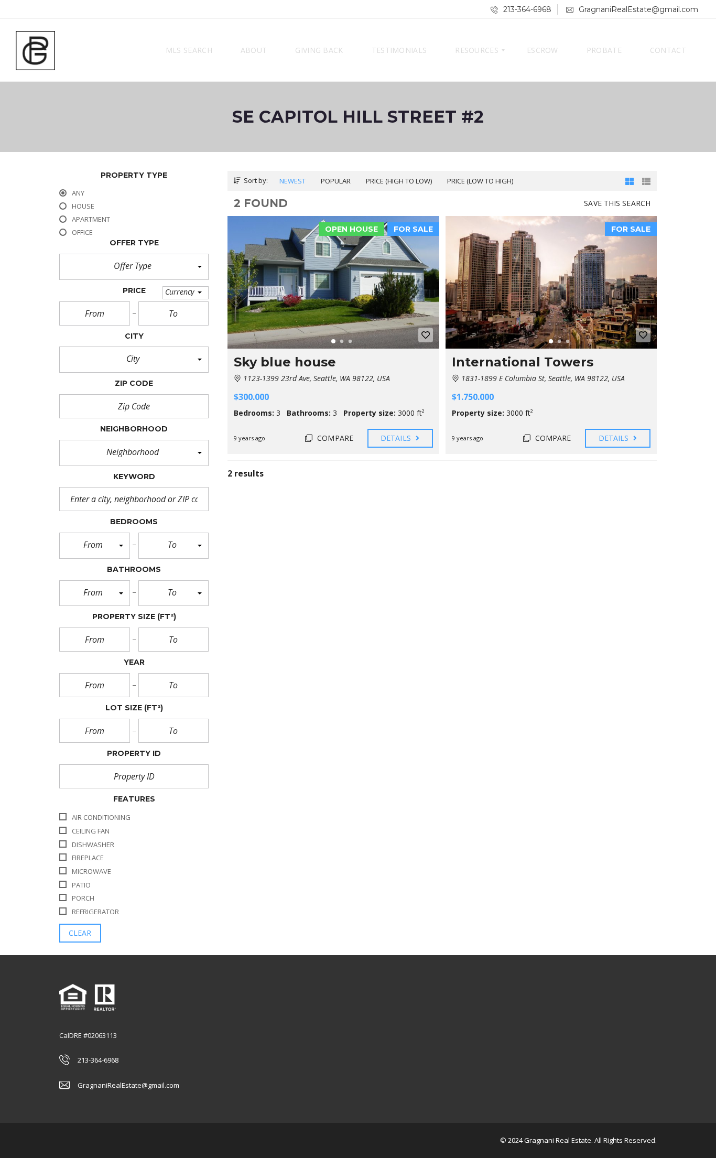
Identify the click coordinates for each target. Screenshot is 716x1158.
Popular (336, 181)
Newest (292, 181)
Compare (334, 438)
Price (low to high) (480, 181)
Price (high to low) (399, 181)
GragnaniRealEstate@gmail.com (637, 9)
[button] (134, 267)
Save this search (617, 203)
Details (397, 438)
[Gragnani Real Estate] (35, 50)
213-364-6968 (526, 9)
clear (80, 933)
